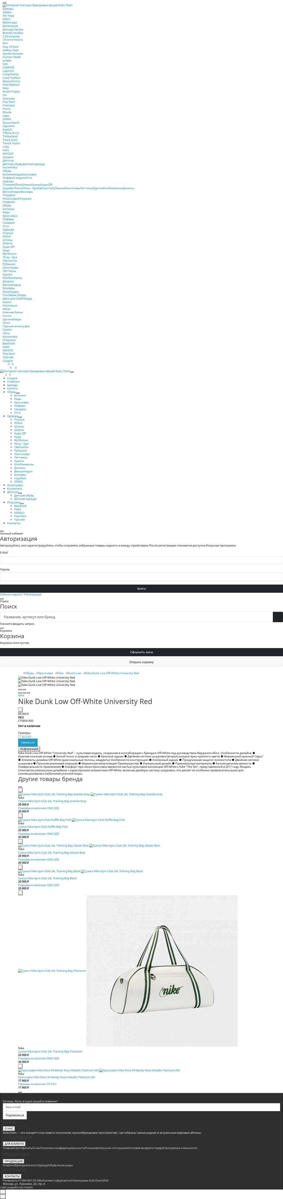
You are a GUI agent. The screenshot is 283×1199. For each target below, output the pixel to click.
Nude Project (11, 91)
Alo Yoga (8, 15)
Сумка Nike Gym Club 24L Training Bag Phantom (50, 1051)
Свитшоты (45, 188)
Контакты (13, 523)
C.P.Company (11, 36)
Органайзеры (12, 319)
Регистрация (32, 594)
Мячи (6, 309)
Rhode (7, 112)
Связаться (28, 742)
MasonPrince (11, 81)
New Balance (11, 85)
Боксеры (27, 192)
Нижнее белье (13, 312)
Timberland (10, 136)
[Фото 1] (20, 692)
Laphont (8, 71)
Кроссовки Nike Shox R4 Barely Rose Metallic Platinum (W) (56, 1077)
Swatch (7, 129)
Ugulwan (20, 478)
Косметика (10, 167)
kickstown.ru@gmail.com (56, 1180)
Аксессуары (11, 198)
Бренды (8, 9)
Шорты (36, 185)
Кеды (18, 174)
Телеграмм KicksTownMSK (91, 1180)
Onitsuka (9, 98)
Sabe (6, 116)
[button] (141, 677)
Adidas (7, 12)
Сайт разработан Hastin (16, 1187)
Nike (6, 88)
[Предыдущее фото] (20, 689)
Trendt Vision (11, 143)
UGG (6, 147)
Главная (8, 1148)
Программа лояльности (180, 1148)
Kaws (6, 347)
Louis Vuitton (11, 78)
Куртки (98, 188)
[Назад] (20, 786)
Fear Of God (10, 47)
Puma (6, 109)
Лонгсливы (72, 188)
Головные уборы (14, 295)
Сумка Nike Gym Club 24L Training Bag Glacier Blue (51, 853)
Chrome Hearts (13, 40)
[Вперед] (20, 1092)
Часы (6, 333)
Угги (29, 178)
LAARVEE (8, 67)
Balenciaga (10, 22)
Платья (8, 185)
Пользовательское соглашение (107, 1148)
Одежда (8, 181)
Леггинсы (86, 188)
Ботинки (8, 174)
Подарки (9, 195)
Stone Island (11, 123)
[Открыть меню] (4, 2)
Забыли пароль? (11, 594)
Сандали (20, 178)
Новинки (9, 202)
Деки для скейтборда (17, 298)
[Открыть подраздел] (17, 393)
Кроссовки (29, 174)
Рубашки (58, 188)
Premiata (9, 105)
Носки (7, 316)
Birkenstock (10, 26)
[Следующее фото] (24, 689)
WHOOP (8, 154)
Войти (141, 589)
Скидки (8, 361)
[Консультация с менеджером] (3, 1196)
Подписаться (15, 1115)
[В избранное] (20, 709)
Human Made (12, 57)
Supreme (9, 126)
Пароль (5, 569)
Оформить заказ (141, 652)
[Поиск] (4, 368)
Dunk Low (74, 673)
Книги (7, 302)
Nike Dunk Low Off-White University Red (112, 673)
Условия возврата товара (146, 1148)
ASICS (6, 19)
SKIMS (7, 119)
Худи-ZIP (47, 185)
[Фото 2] (24, 692)
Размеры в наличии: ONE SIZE (38, 808)
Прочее (8, 357)
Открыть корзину (141, 662)
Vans (6, 150)
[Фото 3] (28, 692)
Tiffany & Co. (11, 133)
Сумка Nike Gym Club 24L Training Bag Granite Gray (52, 801)
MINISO (8, 350)
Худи (6, 188)
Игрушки (25, 198)
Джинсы (128, 188)
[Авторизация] (7, 368)
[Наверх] (3, 1191)
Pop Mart (9, 102)
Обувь (7, 171)
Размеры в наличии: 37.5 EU (37, 1084)
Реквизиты (10, 1180)
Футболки (16, 188)
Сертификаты (23, 1148)
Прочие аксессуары (16, 326)
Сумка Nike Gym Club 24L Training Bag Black (47, 878)
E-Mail (4, 552)
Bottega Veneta (13, 29)
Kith (5, 64)
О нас (36, 1148)
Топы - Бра (30, 188)
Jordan (7, 60)
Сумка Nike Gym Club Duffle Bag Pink (43, 827)
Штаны (26, 185)
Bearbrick (9, 343)
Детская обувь (13, 164)
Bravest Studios (13, 33)
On (5, 95)
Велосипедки (12, 192)
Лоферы (8, 178)
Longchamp (11, 74)
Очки (6, 323)
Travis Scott (10, 140)
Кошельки (10, 305)
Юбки (17, 185)
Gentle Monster (13, 54)
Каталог (8, 157)
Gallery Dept (11, 50)
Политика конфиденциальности (62, 1148)
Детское (8, 160)
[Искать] (278, 617)
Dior (5, 43)
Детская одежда (34, 164)
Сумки (7, 329)
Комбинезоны (113, 188)
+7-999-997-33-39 (29, 1180)
